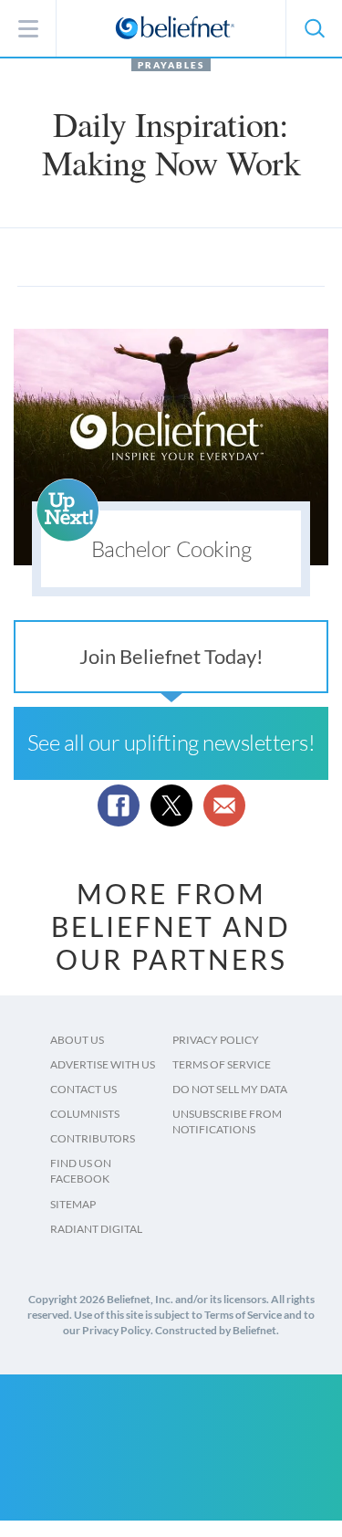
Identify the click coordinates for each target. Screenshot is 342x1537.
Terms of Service (221, 1064)
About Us (77, 1040)
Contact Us (83, 1089)
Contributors (92, 1138)
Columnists (84, 1114)
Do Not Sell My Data (229, 1089)
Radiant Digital (96, 1229)
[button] (313, 28)
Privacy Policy (215, 1040)
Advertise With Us (102, 1064)
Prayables (171, 64)
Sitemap (73, 1204)
